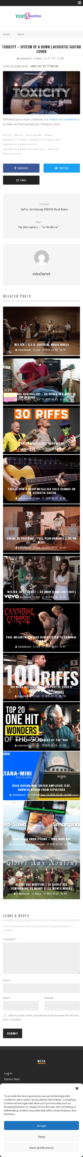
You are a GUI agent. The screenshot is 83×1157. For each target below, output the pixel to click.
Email (7, 998)
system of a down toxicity (21, 144)
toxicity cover (13, 153)
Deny (41, 1137)
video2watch (25, 58)
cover (8, 134)
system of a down (16, 139)
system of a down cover (46, 139)
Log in (8, 1073)
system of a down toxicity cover (25, 148)
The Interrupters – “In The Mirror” (38, 224)
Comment (9, 939)
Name (7, 980)
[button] (77, 1088)
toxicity (54, 148)
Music (40, 58)
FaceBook (70, 119)
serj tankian (34, 134)
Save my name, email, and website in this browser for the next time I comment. (41, 1017)
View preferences (41, 1148)
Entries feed (12, 1079)
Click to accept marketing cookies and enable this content (41, 93)
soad (49, 134)
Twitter (53, 119)
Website (49, 998)
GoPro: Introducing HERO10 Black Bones (44, 207)
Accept (41, 1126)
